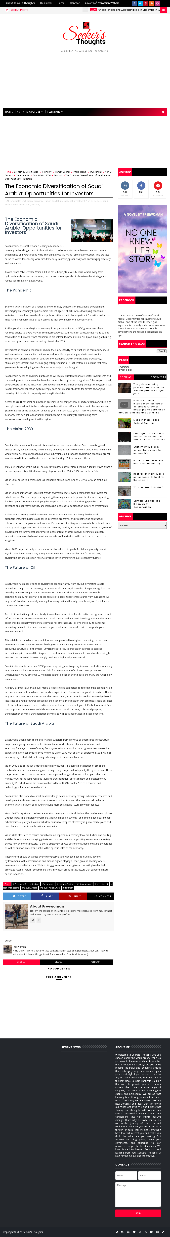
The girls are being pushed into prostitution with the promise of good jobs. (150, 389)
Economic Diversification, (20, 200)
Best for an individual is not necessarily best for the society (149, 476)
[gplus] (122, 1232)
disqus (58, 961)
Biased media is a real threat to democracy (148, 462)
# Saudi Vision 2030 (50, 887)
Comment (105, 896)
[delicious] (163, 1232)
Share (49, 896)
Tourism (58, 175)
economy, (38, 200)
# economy (47, 884)
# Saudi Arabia (29, 887)
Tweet (22, 896)
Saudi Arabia (22, 175)
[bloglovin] (134, 1232)
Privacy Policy (125, 369)
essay (76, 10)
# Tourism (68, 887)
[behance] (151, 1232)
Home (61, 3)
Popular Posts (126, 377)
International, (66, 200)
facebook (95, 961)
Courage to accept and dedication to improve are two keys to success (149, 436)
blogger (21, 961)
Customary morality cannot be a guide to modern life (147, 449)
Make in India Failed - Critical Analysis (147, 421)
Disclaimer (46, 3)
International (80, 171)
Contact (75, 3)
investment (95, 171)
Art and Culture (29, 111)
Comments (158, 377)
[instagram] (157, 3)
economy (46, 171)
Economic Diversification (26, 171)
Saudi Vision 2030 (41, 175)
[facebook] (134, 3)
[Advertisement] (85, 79)
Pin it (77, 896)
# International (84, 884)
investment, (79, 200)
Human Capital (62, 171)
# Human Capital (65, 884)
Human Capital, (51, 200)
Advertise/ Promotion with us (102, 3)
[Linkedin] (163, 3)
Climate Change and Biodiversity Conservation (147, 503)
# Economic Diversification (26, 884)
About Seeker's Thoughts (20, 3)
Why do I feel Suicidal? (148, 487)
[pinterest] (145, 3)
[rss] (151, 3)
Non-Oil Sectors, (94, 200)
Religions (53, 111)
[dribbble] (140, 1232)
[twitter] (140, 3)
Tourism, (35, 204)
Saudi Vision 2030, (22, 204)
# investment (101, 884)
